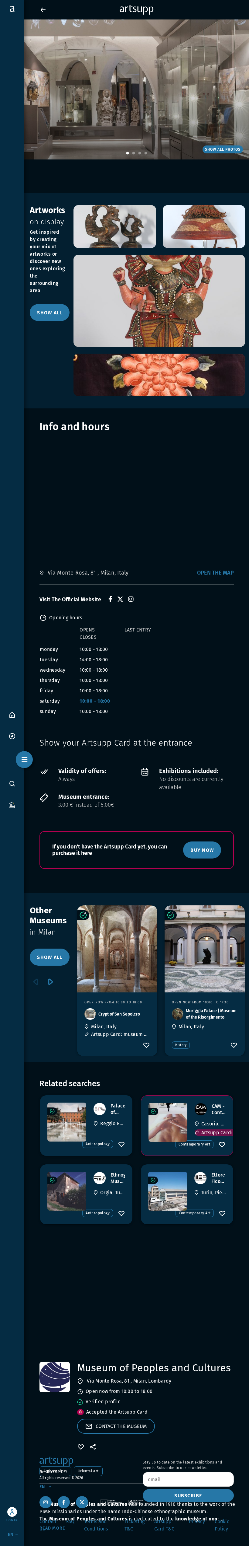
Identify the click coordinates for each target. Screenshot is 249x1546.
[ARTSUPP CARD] (12, 804)
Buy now (202, 850)
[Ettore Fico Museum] (167, 1191)
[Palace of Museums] (66, 1122)
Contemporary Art (194, 1144)
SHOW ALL (49, 313)
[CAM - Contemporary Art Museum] (167, 1122)
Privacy (197, 1521)
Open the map (215, 572)
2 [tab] (134, 153)
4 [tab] (146, 153)
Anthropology (98, 1144)
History (180, 1045)
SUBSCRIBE (188, 1496)
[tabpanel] (124, 89)
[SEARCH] (12, 783)
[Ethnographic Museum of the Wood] (66, 1191)
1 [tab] (127, 153)
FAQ (70, 1521)
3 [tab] (140, 153)
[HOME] (12, 714)
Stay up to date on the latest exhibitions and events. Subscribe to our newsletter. (182, 1465)
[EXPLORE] (12, 736)
